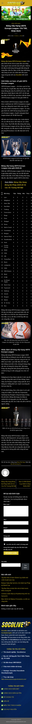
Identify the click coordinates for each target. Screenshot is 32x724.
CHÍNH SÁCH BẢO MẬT (11, 689)
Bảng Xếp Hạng (16, 23)
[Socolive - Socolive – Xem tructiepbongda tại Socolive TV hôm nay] (16, 3)
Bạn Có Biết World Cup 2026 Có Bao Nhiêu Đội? (25, 484)
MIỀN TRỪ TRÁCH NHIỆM (12, 705)
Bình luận (7, 504)
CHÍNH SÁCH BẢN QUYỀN (12, 693)
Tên (5, 519)
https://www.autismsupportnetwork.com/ (13, 679)
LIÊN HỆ (6, 701)
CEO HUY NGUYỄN (10, 709)
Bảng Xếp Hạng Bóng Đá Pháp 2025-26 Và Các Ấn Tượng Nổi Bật (8, 484)
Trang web (7, 536)
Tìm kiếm (4, 561)
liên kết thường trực (16, 464)
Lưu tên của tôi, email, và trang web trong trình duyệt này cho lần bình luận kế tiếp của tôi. (16, 547)
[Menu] (2, 3)
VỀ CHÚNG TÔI (8, 697)
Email (6, 527)
